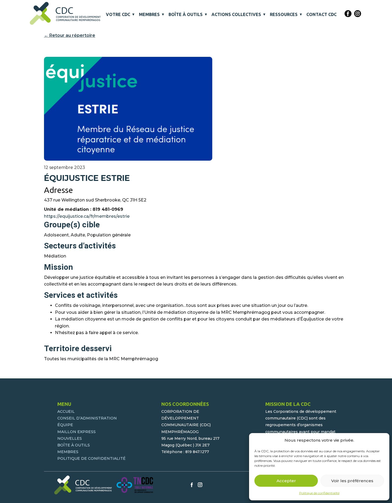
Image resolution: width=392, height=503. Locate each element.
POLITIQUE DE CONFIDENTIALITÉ (91, 458)
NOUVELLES (69, 438)
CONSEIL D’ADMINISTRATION (87, 418)
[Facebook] (348, 13)
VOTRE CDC (118, 14)
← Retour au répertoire (69, 35)
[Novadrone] (65, 13)
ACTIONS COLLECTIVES (236, 14)
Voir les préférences (352, 480)
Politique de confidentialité (319, 493)
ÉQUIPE (65, 424)
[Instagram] (357, 13)
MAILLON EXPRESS (76, 431)
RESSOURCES (284, 14)
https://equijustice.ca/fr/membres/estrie (87, 216)
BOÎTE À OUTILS (186, 14)
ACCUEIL (66, 411)
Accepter (286, 480)
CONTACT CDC (321, 14)
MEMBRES (149, 14)
